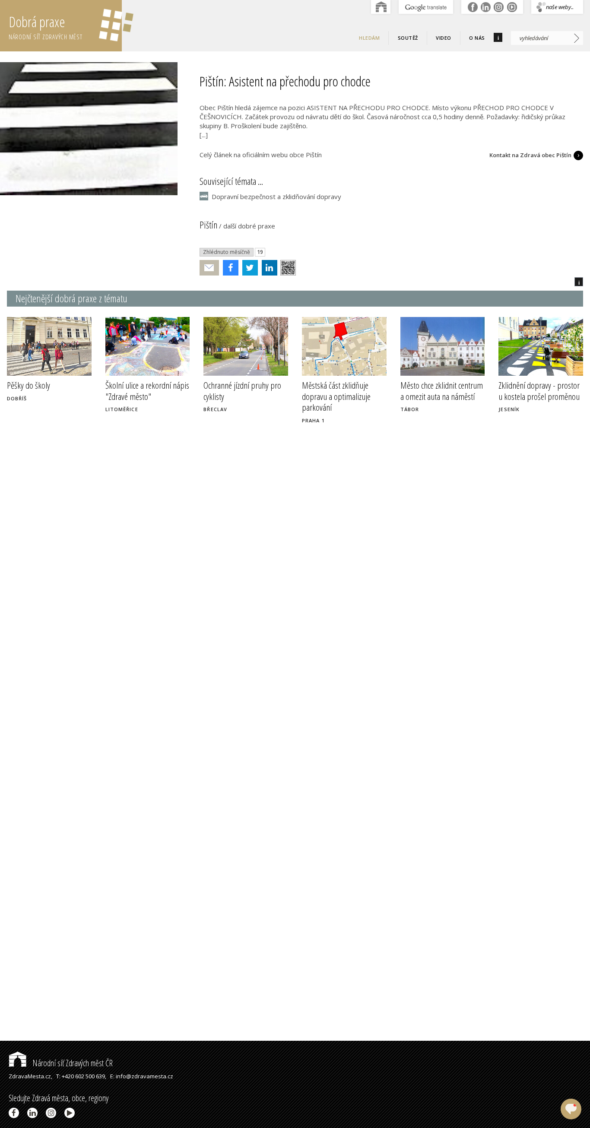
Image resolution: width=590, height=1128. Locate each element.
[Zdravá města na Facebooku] (15, 1113)
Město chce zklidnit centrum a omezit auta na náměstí (441, 390)
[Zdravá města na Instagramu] (52, 1113)
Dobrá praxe (45, 26)
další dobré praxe (249, 226)
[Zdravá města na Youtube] (71, 1113)
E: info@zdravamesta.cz (141, 1076)
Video (443, 38)
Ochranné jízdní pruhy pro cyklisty (242, 390)
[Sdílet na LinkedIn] (267, 268)
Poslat (209, 268)
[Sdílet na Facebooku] (228, 268)
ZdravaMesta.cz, (30, 1076)
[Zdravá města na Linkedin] (34, 1113)
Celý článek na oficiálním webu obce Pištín (261, 154)
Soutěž (408, 38)
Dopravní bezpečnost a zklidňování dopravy (276, 196)
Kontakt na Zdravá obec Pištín (530, 155)
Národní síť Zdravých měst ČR (72, 1063)
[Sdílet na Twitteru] (248, 268)
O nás (477, 38)
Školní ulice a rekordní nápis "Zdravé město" (147, 390)
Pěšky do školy (28, 385)
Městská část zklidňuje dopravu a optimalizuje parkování (336, 396)
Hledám (369, 38)
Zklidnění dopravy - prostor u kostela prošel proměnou (539, 390)
